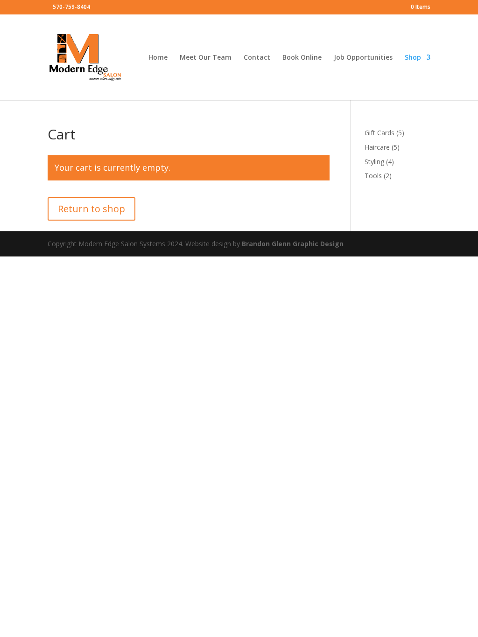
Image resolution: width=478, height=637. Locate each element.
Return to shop (91, 208)
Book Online (302, 58)
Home (158, 58)
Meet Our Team (206, 58)
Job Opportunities (363, 58)
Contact (257, 58)
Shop (413, 58)
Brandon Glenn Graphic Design (293, 243)
